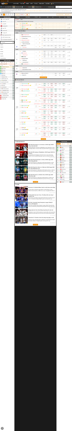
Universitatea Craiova (26, 85)
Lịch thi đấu (16, 3)
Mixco (24, 26)
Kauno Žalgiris (25, 94)
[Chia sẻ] (2, 428)
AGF (23, 122)
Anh (1, 62)
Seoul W (24, 75)
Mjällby (24, 112)
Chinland (24, 51)
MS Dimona (25, 60)
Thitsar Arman (25, 54)
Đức (6, 62)
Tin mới (17, 184)
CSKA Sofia (25, 133)
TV (53, 3)
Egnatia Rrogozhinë (26, 101)
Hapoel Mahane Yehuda (27, 69)
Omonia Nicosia (25, 105)
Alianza (24, 28)
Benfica (24, 123)
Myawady (24, 56)
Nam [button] (58, 143)
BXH (32, 3)
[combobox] (61, 15)
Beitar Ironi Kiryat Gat (26, 43)
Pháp (10, 62)
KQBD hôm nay (41, 10)
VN (12, 62)
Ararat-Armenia (25, 83)
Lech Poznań (25, 129)
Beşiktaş (24, 96)
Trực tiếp (22, 3)
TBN (4, 62)
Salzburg (24, 111)
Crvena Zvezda (25, 118)
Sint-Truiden (25, 107)
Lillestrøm (24, 100)
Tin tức (36, 3)
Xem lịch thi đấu (43, 77)
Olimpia (24, 23)
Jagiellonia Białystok (26, 90)
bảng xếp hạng (47, 10)
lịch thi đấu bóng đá (34, 10)
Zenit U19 (24, 47)
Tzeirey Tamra (25, 38)
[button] (71, 7)
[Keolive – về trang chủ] (5, 3)
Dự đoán (48, 3)
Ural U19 (24, 45)
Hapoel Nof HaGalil (26, 40)
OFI (23, 134)
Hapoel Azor (25, 67)
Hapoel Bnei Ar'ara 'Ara (27, 36)
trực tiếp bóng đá (28, 10)
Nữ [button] (62, 143)
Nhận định (41, 3)
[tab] (17, 15)
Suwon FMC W (25, 73)
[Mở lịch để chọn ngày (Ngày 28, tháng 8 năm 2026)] (2, 14)
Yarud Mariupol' (25, 63)
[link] (17, 39)
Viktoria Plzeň (25, 116)
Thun (24, 127)
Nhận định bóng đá (20, 141)
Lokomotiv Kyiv (25, 62)
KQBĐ (27, 3)
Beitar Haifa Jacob (26, 34)
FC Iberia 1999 (25, 89)
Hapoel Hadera (25, 58)
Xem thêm (43, 139)
